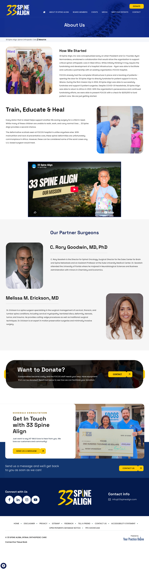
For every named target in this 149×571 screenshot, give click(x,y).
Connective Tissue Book (16, 542)
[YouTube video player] (74, 189)
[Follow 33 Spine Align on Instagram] (27, 500)
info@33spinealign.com (124, 499)
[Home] (44, 12)
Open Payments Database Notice (65, 528)
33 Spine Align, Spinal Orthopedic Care (21, 39)
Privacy (43, 523)
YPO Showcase (92, 528)
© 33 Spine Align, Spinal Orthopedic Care (26, 537)
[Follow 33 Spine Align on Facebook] (9, 500)
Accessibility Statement (123, 523)
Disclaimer (29, 523)
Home (16, 523)
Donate (136, 6)
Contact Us (128, 468)
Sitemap (56, 523)
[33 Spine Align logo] (23, 9)
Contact (117, 374)
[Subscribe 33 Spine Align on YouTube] (35, 500)
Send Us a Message (26, 451)
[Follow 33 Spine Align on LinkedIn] (18, 500)
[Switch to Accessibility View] (3, 566)
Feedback (68, 523)
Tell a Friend (84, 523)
